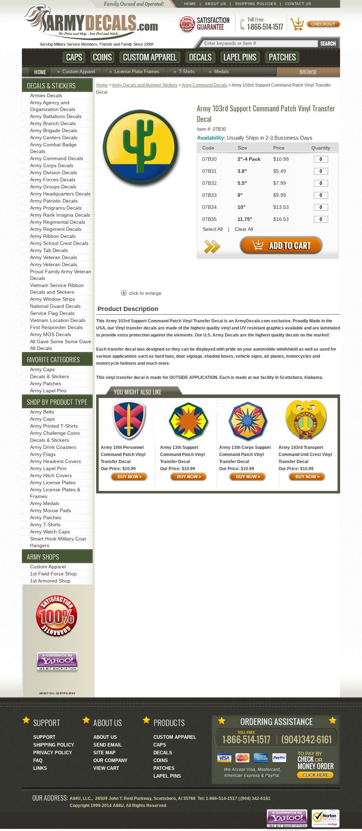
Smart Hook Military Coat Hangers (58, 542)
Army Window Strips (52, 299)
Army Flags (43, 454)
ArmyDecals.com (94, 22)
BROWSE (308, 72)
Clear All (244, 229)
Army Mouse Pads (50, 510)
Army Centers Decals (53, 137)
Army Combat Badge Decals (53, 148)
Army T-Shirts (45, 524)
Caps (74, 57)
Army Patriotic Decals (54, 201)
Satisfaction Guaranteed (204, 24)
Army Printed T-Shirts (54, 426)
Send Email (107, 745)
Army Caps (42, 369)
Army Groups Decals (53, 186)
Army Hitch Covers (51, 475)
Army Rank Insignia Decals (60, 215)
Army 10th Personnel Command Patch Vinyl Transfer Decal (123, 454)
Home (190, 4)
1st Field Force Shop (53, 574)
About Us (215, 4)
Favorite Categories (53, 359)
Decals (200, 57)
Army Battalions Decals (56, 116)
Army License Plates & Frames (55, 493)
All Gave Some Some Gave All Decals (60, 345)
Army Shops (43, 556)
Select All (213, 229)
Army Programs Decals (56, 208)
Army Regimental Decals (57, 222)
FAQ (37, 760)
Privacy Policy (52, 752)
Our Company (110, 760)
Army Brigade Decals (53, 130)
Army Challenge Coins (55, 433)
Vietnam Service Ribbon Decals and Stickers (57, 288)
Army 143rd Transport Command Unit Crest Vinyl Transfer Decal (305, 454)
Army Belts (42, 412)
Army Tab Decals (49, 250)
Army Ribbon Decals (53, 236)
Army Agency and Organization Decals (52, 106)
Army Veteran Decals (53, 257)
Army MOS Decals (50, 334)
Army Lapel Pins (48, 390)
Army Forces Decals (52, 179)
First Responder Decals (56, 327)
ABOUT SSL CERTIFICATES (57, 693)
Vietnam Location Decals (58, 320)
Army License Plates (53, 482)
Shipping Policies (255, 4)
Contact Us (298, 4)
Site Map (104, 752)
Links (40, 768)
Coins (102, 57)
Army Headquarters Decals (60, 194)
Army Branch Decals (53, 123)
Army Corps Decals (51, 165)
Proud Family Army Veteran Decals (60, 275)
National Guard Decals (55, 306)
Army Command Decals (204, 85)
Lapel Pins (240, 57)
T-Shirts (187, 71)
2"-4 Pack (249, 159)
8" (240, 195)
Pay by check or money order (317, 766)
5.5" (242, 183)
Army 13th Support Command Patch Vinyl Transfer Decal (182, 454)
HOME (40, 72)
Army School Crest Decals (59, 243)
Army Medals (44, 503)
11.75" (245, 219)
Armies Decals (46, 95)
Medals (221, 71)
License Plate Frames (137, 71)
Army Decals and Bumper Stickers (144, 85)
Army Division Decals (53, 172)
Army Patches (45, 383)
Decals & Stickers (51, 85)
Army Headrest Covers (55, 461)
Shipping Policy (53, 745)
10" (242, 207)
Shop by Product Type (57, 401)
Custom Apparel (149, 57)
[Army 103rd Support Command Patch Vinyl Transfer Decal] (140, 189)
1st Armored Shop (50, 581)
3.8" (242, 171)
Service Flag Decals (52, 313)
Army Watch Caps (50, 531)
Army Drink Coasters (53, 447)
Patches (282, 57)
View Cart (106, 768)
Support (44, 737)
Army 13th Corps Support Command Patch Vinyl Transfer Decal (245, 454)
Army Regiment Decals (55, 229)
